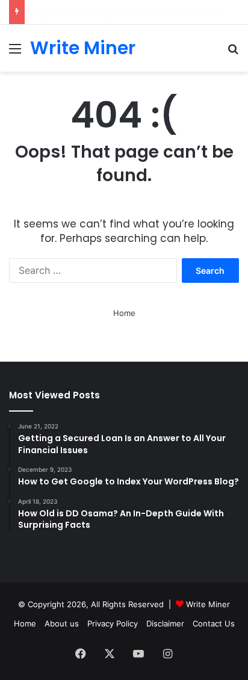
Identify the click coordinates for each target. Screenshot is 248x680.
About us (62, 623)
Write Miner (208, 604)
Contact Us (214, 623)
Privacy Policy (112, 623)
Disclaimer (165, 623)
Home (124, 313)
